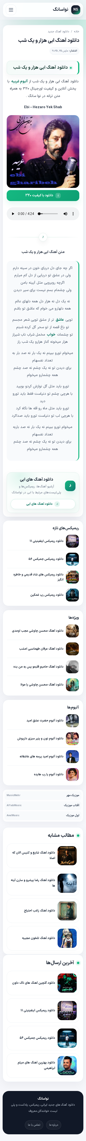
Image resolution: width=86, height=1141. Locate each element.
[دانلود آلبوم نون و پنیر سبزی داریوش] (72, 738)
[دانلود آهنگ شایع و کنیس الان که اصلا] (67, 855)
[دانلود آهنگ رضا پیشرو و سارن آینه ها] (67, 883)
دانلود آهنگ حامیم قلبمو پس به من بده (38, 666)
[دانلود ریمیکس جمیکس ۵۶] (72, 559)
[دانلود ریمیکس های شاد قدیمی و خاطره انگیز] (72, 577)
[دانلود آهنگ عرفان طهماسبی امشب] (72, 648)
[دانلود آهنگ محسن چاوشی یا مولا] (72, 684)
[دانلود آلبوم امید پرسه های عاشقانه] (72, 756)
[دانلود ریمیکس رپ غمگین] (72, 595)
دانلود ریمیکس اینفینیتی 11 (47, 541)
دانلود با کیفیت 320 (39, 195)
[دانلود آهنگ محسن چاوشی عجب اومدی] (72, 630)
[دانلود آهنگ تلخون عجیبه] (67, 938)
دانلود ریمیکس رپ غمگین (47, 595)
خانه (76, 31)
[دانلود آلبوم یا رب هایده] (72, 774)
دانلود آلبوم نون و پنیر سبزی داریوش (40, 738)
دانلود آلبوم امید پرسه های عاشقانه (42, 756)
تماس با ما (34, 1125)
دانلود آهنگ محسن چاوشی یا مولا (42, 684)
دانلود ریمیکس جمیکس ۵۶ (46, 559)
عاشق (60, 320)
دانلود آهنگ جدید (58, 31)
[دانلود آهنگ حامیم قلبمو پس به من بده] (72, 666)
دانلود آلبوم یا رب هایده (49, 774)
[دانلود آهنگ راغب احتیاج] (67, 910)
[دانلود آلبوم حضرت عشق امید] (72, 720)
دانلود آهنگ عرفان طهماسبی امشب (41, 648)
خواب (51, 334)
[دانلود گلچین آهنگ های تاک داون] (67, 983)
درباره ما (53, 1125)
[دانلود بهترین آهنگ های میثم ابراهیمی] (67, 1065)
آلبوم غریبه (19, 81)
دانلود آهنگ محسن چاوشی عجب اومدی (38, 631)
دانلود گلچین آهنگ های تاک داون (33, 983)
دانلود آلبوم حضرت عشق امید (45, 720)
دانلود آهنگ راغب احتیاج (39, 910)
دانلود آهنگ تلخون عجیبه (38, 938)
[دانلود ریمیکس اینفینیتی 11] (72, 541)
